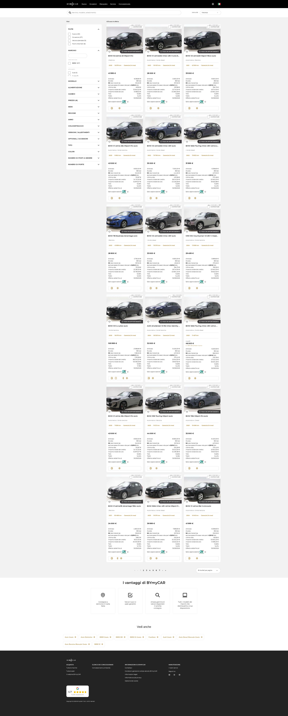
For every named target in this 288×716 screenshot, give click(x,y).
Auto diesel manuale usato (189, 637)
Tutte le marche (71, 668)
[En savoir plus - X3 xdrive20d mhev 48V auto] (163, 128)
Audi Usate (167, 637)
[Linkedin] (169, 675)
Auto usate (69, 637)
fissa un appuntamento (132, 51)
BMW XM (119, 637)
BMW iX (97, 644)
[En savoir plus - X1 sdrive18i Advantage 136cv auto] (124, 488)
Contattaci (128, 668)
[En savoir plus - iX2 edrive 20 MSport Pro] (124, 38)
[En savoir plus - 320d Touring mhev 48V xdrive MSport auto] (202, 308)
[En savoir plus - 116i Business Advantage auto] (124, 218)
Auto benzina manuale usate (76, 644)
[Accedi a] (213, 4)
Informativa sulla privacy (133, 677)
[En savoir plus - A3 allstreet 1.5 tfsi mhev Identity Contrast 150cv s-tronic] (163, 308)
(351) (76, 34)
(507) (76, 63)
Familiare (152, 637)
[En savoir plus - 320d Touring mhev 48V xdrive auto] (202, 128)
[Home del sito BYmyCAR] (72, 4)
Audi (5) (74, 72)
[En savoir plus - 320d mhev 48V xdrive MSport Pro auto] (163, 488)
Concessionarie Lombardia (101, 668)
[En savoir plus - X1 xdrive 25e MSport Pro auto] (124, 128)
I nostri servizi (173, 668)
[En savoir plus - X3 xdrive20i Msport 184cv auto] (202, 38)
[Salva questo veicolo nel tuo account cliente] (109, 52)
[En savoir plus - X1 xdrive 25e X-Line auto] (202, 488)
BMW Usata (104, 637)
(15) (79, 40)
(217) (77, 37)
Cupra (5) (75, 76)
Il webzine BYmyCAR (73, 674)
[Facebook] (174, 675)
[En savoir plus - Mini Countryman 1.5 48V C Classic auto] (202, 218)
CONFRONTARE (137, 27)
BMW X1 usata (135, 637)
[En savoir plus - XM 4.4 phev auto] (124, 308)
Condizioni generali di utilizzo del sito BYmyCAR (141, 671)
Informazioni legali (131, 674)
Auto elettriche (86, 637)
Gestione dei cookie (131, 681)
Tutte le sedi (70, 671)
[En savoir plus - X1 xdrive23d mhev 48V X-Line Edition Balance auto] (163, 38)
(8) (79, 44)
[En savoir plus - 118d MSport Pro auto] (202, 398)
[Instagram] (179, 675)
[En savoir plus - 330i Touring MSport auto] (163, 398)
